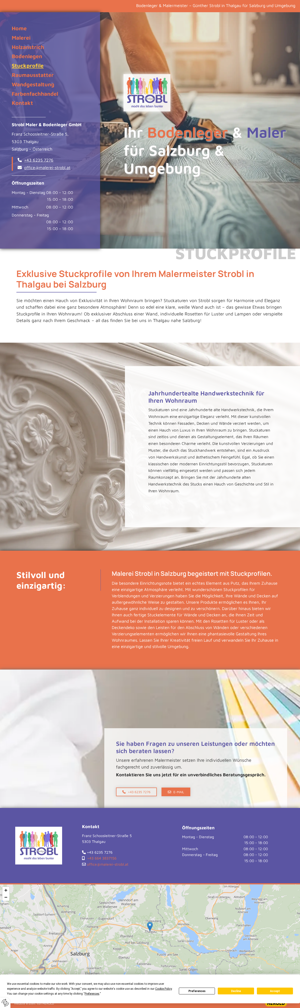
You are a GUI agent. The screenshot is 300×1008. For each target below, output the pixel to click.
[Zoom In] (5, 890)
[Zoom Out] (5, 897)
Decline (236, 991)
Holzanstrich (28, 47)
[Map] (150, 931)
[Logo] (206, 92)
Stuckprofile (28, 65)
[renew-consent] (5, 1002)
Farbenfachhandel (35, 94)
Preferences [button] (92, 993)
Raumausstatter (33, 75)
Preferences (197, 991)
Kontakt (22, 103)
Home (19, 28)
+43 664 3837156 (101, 858)
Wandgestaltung (33, 84)
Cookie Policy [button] (163, 988)
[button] (136, 792)
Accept (275, 991)
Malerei (21, 37)
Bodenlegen (27, 56)
